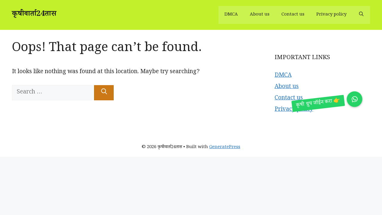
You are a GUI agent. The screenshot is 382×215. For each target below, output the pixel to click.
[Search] (104, 92)
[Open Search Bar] (361, 15)
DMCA (231, 14)
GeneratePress (224, 147)
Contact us (292, 14)
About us (259, 14)
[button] (354, 99)
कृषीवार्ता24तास (34, 15)
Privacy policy (331, 14)
